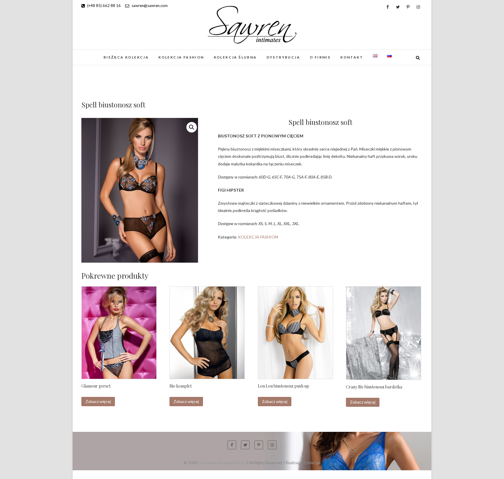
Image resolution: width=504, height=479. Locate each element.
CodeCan (312, 462)
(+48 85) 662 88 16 (103, 5)
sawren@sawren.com (149, 5)
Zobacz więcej (98, 401)
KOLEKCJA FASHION (181, 57)
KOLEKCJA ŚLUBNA (235, 57)
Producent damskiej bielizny (222, 462)
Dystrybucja (283, 57)
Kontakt (351, 57)
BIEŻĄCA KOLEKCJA (126, 57)
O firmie (320, 57)
